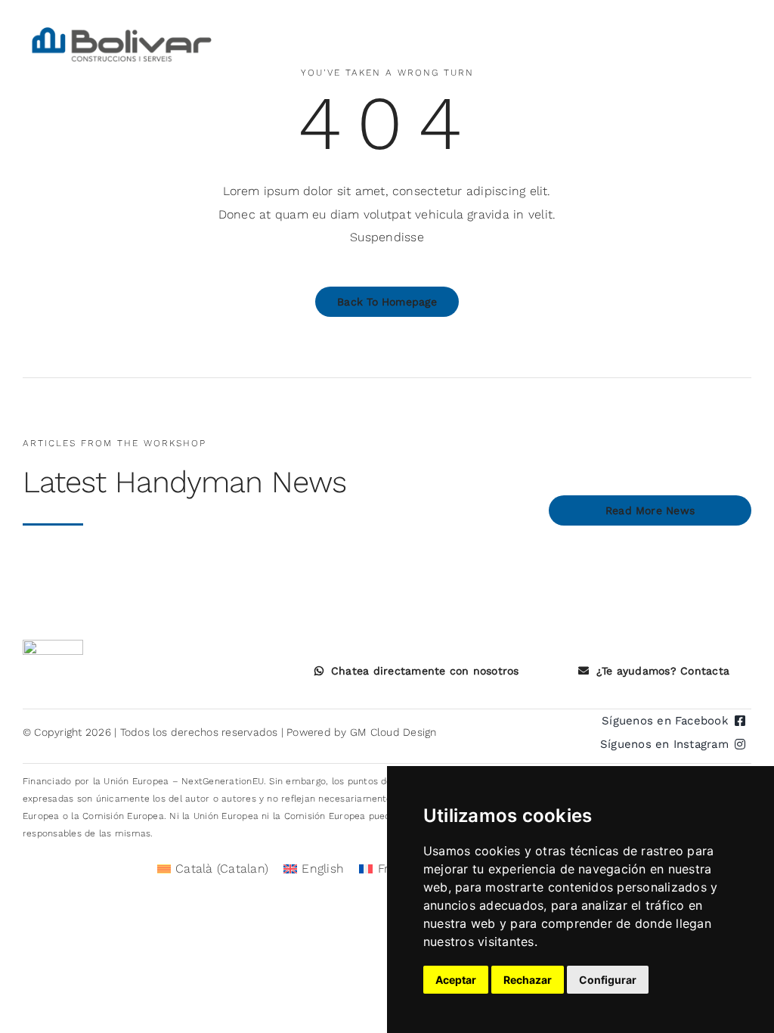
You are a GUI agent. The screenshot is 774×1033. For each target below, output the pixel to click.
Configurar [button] (607, 979)
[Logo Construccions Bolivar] (122, 28)
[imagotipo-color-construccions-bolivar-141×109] (53, 645)
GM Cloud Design (393, 732)
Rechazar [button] (527, 979)
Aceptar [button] (455, 979)
